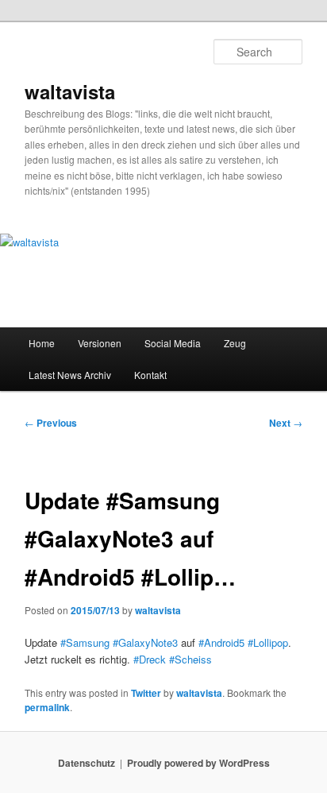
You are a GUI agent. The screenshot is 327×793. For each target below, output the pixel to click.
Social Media (172, 343)
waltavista (70, 91)
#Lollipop (268, 642)
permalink (47, 707)
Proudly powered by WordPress (198, 763)
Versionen (99, 343)
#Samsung (85, 642)
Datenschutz (86, 763)
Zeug (235, 343)
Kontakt (150, 374)
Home (42, 343)
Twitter (146, 693)
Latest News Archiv (70, 374)
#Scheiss (190, 659)
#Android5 (221, 642)
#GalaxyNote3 (145, 642)
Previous (51, 423)
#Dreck (149, 659)
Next (285, 423)
